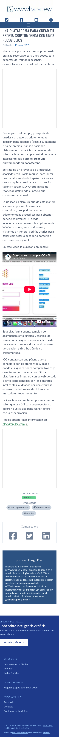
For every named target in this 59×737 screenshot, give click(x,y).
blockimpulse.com (14, 424)
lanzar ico (29, 513)
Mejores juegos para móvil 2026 (21, 688)
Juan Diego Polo (32, 560)
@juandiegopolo (12, 600)
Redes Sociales (11, 673)
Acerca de (9, 702)
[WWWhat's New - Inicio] (29, 9)
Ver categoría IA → (14, 642)
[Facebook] (23, 20)
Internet (8, 669)
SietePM (46, 732)
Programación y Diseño (16, 664)
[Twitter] (8, 20)
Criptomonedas (42, 507)
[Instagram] (52, 20)
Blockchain (29, 498)
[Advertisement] (29, 98)
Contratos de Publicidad (16, 711)
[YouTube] (37, 20)
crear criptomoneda (19, 507)
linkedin (26, 600)
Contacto (8, 707)
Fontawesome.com (20, 732)
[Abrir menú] (29, 25)
